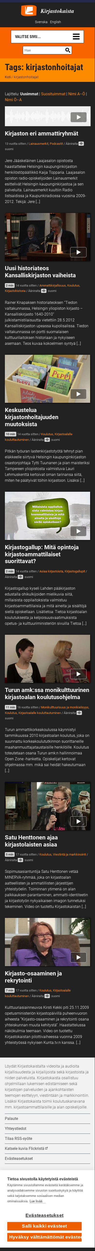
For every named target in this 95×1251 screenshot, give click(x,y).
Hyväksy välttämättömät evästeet (45, 1237)
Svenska (41, 22)
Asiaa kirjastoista (51, 571)
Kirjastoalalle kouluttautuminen (39, 713)
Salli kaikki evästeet (44, 1226)
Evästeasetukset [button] (19, 1158)
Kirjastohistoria (15, 291)
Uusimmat (29, 94)
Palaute (11, 1118)
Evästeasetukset (44, 1215)
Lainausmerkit (38, 143)
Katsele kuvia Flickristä (24, 1148)
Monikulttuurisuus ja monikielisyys (64, 707)
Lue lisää (36, 1201)
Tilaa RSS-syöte (18, 1138)
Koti (8, 77)
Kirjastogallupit (75, 571)
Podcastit (56, 143)
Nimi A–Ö (76, 94)
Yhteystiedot (15, 1128)
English (55, 22)
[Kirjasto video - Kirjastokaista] (29, 10)
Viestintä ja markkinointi (69, 854)
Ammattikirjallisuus (52, 285)
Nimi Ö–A (13, 99)
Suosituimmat (53, 94)
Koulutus (73, 285)
